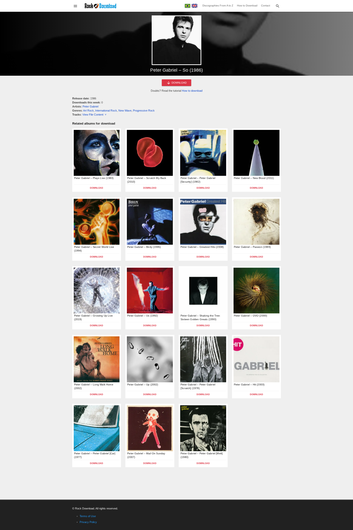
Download (96, 188)
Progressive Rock (144, 110)
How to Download (247, 5)
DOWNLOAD (179, 82)
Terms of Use (88, 516)
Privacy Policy (88, 522)
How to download (192, 90)
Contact (265, 5)
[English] (194, 6)
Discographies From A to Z (217, 5)
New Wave (124, 110)
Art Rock (88, 110)
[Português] (187, 6)
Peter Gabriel (90, 106)
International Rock (106, 110)
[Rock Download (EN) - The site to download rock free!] (100, 5)
